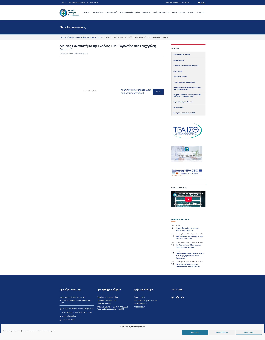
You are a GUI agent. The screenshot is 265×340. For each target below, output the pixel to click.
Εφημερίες (186, 2)
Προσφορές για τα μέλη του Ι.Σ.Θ (184, 113)
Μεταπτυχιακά (81, 53)
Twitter (201, 2)
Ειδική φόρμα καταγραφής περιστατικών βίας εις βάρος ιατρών (187, 88)
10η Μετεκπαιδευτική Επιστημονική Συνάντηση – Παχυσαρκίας (188, 246)
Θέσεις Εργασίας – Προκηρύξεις (184, 82)
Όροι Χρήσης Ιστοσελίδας (107, 297)
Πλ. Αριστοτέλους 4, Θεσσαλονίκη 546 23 (77, 309)
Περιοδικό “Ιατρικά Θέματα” (183, 102)
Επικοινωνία (94, 2)
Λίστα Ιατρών (177, 71)
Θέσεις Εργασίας (178, 12)
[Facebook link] (177, 297)
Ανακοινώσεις (98, 12)
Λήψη (158, 92)
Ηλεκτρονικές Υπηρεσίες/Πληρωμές (185, 65)
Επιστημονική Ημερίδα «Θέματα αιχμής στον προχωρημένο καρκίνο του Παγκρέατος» (190, 255)
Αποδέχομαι (195, 332)
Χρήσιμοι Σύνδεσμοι (173, 2)
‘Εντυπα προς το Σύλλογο (181, 54)
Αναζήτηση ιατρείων (180, 76)
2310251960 (87, 312)
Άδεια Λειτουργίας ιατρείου (130, 12)
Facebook (199, 2)
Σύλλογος (86, 12)
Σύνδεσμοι (200, 12)
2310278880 (70, 320)
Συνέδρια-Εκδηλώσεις (161, 12)
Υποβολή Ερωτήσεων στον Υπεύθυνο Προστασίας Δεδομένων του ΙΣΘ (112, 308)
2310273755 (77, 312)
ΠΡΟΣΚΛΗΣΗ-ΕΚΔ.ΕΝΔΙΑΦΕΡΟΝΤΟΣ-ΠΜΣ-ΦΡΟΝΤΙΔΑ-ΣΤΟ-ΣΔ (136, 91)
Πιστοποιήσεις (140, 304)
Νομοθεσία (146, 12)
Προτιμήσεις (249, 332)
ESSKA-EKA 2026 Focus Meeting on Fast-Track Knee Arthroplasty (189, 237)
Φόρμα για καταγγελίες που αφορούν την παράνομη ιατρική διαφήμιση (187, 95)
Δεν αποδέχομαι (222, 332)
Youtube (204, 2)
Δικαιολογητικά (111, 12)
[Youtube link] (182, 297)
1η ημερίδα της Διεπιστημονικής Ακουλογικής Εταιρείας (187, 229)
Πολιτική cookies (104, 304)
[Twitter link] (172, 297)
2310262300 (66, 3)
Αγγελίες (190, 12)
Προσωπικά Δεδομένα (106, 300)
